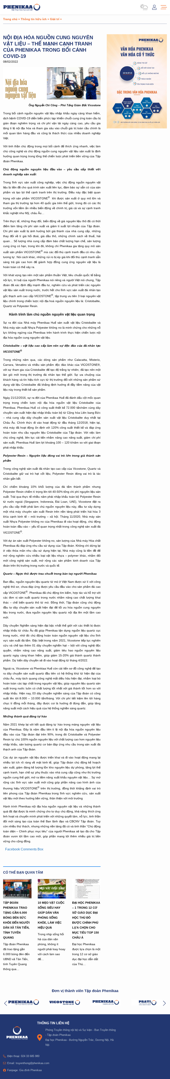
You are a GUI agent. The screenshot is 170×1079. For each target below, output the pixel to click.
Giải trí (54, 19)
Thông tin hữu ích (34, 19)
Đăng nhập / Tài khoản (154, 7)
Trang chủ (10, 19)
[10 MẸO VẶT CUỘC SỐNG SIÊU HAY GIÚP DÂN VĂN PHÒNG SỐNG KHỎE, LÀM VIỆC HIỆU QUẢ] (52, 889)
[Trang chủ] (21, 7)
